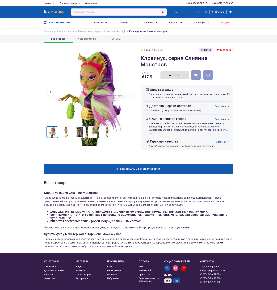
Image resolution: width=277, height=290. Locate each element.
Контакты (49, 3)
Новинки (80, 270)
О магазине (91, 3)
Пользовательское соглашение (149, 279)
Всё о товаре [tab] (58, 39)
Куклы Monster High (115, 31)
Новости (48, 274)
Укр (168, 280)
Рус (176, 280)
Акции (225, 22)
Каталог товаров (65, 31)
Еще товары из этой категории (140, 169)
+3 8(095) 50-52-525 (196, 3)
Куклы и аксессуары (89, 31)
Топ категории (83, 274)
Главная (48, 31)
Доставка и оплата (70, 3)
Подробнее (220, 106)
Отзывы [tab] (116, 39)
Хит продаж (82, 278)
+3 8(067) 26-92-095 (222, 3)
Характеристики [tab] (87, 39)
